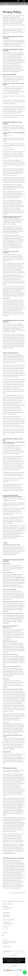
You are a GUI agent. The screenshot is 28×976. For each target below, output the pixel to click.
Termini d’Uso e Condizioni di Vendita (9, 941)
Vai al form (14, 965)
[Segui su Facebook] (3, 935)
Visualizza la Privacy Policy (19, 577)
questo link (14, 838)
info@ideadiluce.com (9, 923)
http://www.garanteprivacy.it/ (9, 853)
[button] (25, 972)
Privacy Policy (6, 611)
